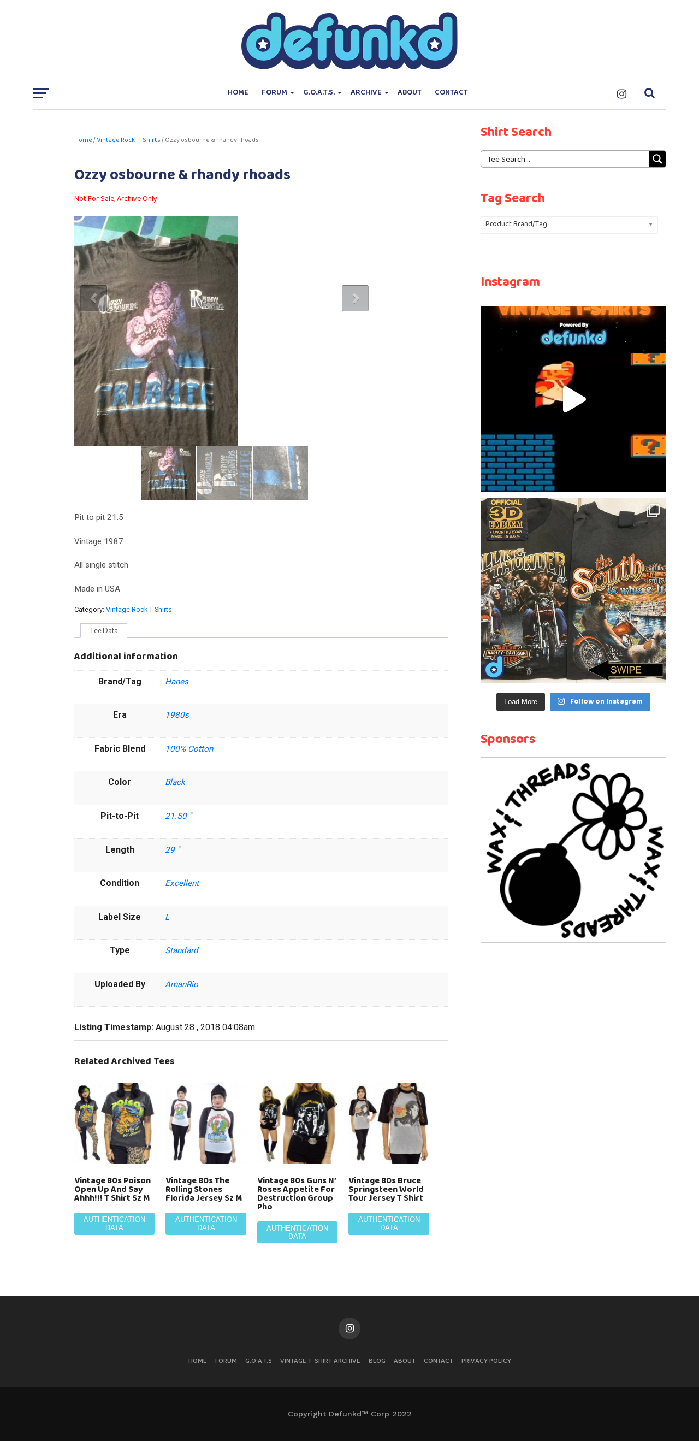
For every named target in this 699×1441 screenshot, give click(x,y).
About (410, 92)
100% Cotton (189, 749)
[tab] (103, 631)
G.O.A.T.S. (319, 92)
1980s (177, 715)
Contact (451, 92)
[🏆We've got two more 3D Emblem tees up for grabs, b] (573, 590)
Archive (366, 92)
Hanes (176, 682)
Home (238, 92)
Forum (274, 92)
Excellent (182, 883)
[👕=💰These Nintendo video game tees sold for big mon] (573, 399)
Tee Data (104, 630)
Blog (377, 1361)
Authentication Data (114, 1223)
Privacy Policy (486, 1361)
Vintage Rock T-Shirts (129, 140)
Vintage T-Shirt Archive (320, 1361)
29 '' (172, 850)
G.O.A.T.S (258, 1361)
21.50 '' (178, 816)
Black (175, 782)
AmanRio (181, 984)
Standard (181, 950)
